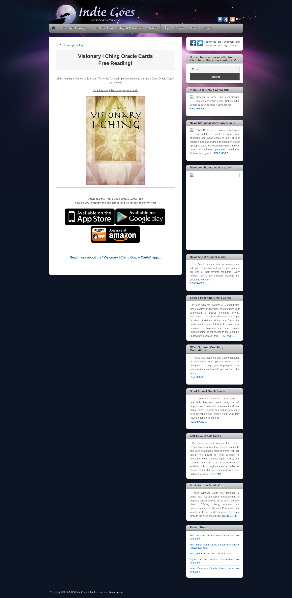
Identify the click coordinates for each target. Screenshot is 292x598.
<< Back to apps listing (69, 45)
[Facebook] (193, 45)
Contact (207, 28)
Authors (152, 28)
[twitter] (220, 19)
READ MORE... (228, 336)
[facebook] (225, 19)
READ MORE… (198, 108)
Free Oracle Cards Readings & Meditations (117, 28)
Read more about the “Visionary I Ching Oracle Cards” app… (115, 257)
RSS (238, 19)
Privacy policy (116, 592)
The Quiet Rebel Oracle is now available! (212, 553)
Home (53, 28)
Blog (166, 28)
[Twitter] (200, 45)
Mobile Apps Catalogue (73, 28)
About (193, 28)
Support (179, 28)
